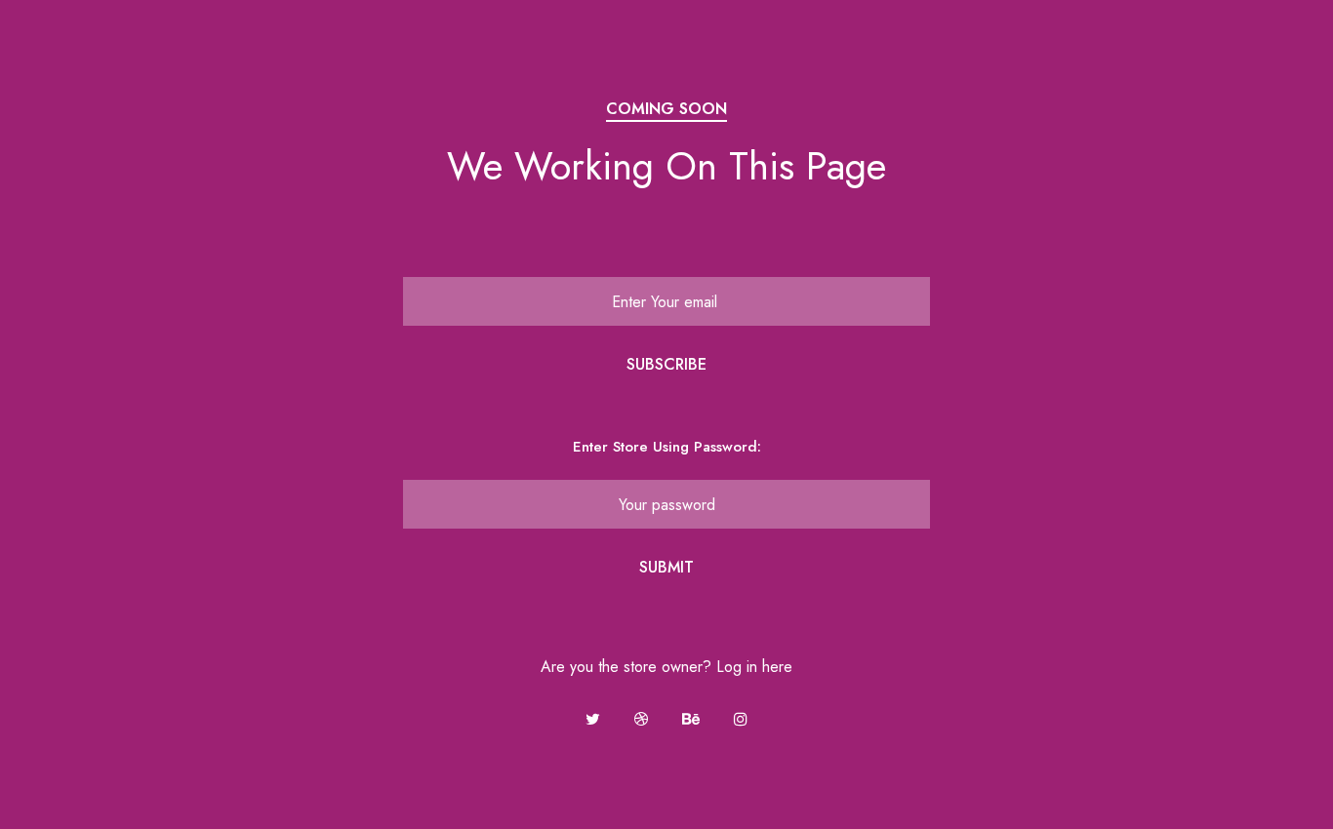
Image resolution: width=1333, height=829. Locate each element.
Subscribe (666, 364)
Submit (666, 567)
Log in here (754, 666)
